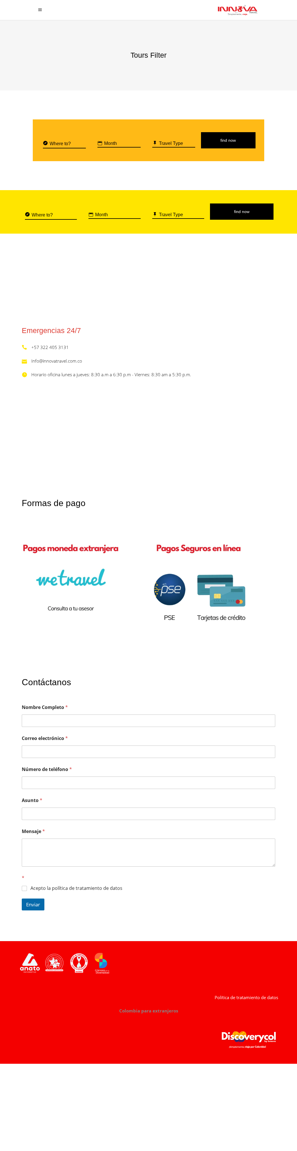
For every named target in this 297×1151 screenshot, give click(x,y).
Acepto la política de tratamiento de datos (76, 888)
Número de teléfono (47, 769)
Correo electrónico (45, 738)
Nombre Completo (45, 707)
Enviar (33, 904)
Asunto (32, 800)
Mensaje (33, 831)
